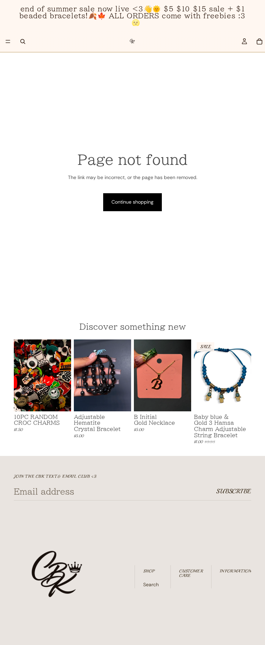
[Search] (22, 41)
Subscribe (233, 491)
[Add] (60, 400)
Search (151, 584)
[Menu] (8, 41)
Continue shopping (132, 202)
